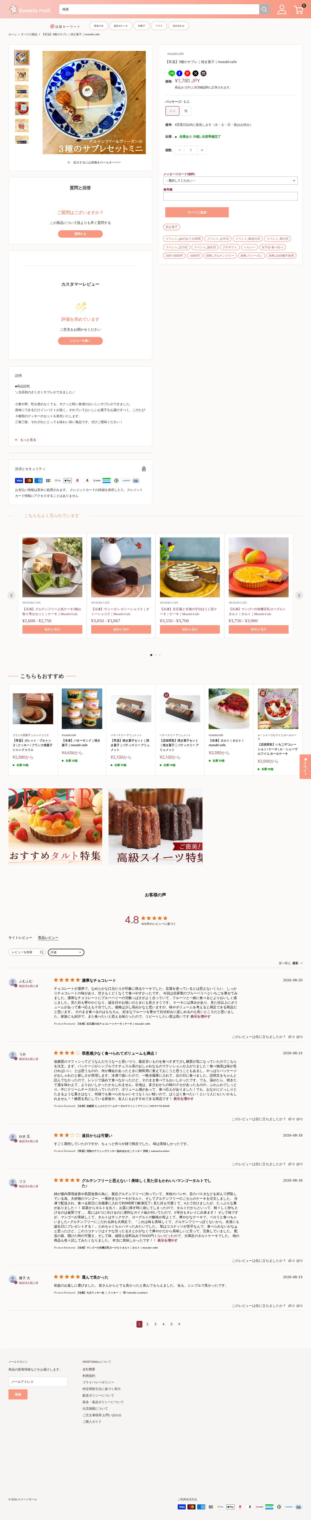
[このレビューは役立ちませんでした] (297, 1037)
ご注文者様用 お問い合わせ (102, 1415)
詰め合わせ (178, 26)
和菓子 (141, 26)
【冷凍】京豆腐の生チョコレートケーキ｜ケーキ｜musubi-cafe (113, 1023)
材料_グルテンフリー (220, 255)
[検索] (264, 9)
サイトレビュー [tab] (20, 937)
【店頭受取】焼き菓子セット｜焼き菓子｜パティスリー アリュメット (179, 745)
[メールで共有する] (203, 73)
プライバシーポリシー (98, 1382)
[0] (298, 9)
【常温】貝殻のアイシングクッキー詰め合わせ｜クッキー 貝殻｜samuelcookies (123, 1151)
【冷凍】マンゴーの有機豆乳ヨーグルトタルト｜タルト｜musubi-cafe (117, 1247)
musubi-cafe (175, 53)
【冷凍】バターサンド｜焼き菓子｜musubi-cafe (81, 743)
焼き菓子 (172, 227)
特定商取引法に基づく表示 (102, 1389)
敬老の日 (98, 26)
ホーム (12, 34)
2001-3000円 (174, 255)
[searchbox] (23, 952)
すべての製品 (29, 34)
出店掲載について (95, 1408)
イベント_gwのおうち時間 (183, 238)
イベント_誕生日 (205, 247)
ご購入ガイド (92, 1422)
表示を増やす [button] (200, 1016)
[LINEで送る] (171, 73)
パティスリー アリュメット (126, 735)
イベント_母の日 (278, 238)
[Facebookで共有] (179, 73)
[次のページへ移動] (179, 1324)
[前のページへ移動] (131, 1324)
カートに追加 (196, 212)
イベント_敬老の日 (247, 238)
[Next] (299, 595)
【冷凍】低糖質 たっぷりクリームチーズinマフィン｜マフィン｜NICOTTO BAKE (122, 1106)
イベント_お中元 (218, 238)
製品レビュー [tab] (48, 937)
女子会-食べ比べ (272, 247)
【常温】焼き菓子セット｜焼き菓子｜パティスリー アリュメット (130, 745)
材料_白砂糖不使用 (281, 255)
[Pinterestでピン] (187, 73)
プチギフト (229, 247)
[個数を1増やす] (202, 150)
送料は (188, 87)
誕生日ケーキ (121, 26)
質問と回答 (80, 188)
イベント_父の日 (177, 247)
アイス (159, 26)
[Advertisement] (135, 1454)
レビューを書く (80, 341)
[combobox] (159, 9)
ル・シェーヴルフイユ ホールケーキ (277, 737)
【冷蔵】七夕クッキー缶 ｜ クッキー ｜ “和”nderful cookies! (111, 1292)
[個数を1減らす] (179, 150)
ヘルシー (249, 247)
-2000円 (194, 255)
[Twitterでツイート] (195, 73)
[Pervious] (11, 595)
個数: (168, 150)
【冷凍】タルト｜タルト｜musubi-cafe (226, 743)
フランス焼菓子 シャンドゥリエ (31, 735)
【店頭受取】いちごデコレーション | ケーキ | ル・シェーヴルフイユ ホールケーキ (277, 749)
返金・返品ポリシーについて (103, 1402)
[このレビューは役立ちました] (290, 1037)
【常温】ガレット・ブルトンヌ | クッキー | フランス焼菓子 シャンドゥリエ (32, 745)
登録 (18, 1394)
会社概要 (89, 1369)
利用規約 (89, 1376)
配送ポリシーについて (98, 1395)
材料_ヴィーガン (252, 255)
